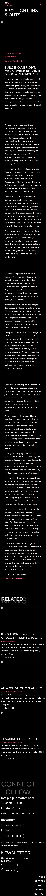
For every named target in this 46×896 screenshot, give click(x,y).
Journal (4, 692)
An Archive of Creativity (21, 688)
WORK (41, 877)
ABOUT (41, 885)
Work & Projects (19, 61)
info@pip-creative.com (17, 798)
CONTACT (39, 894)
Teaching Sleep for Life (21, 739)
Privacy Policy (13, 846)
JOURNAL (40, 889)
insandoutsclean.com (14, 578)
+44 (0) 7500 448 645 (11, 803)
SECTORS (40, 881)
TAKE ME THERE (12, 825)
